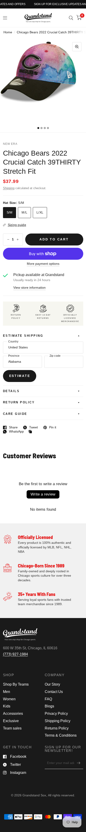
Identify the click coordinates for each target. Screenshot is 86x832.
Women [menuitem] (9, 699)
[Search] (71, 18)
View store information (29, 287)
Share (10, 427)
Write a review (43, 494)
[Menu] (5, 18)
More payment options (43, 263)
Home (7, 32)
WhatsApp (13, 431)
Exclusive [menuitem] (11, 721)
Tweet (30, 427)
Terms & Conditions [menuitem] (61, 735)
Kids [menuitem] (6, 706)
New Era (10, 143)
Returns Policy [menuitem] (57, 728)
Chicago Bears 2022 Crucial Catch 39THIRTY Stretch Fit (42, 162)
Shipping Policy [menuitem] (57, 721)
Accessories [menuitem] (13, 713)
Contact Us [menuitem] (54, 692)
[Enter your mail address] (78, 763)
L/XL (39, 212)
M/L (24, 212)
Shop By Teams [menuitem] (16, 684)
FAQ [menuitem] (48, 699)
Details (11, 391)
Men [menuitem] (6, 692)
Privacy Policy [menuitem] (56, 713)
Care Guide (15, 414)
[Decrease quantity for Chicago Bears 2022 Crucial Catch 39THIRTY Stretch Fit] (8, 239)
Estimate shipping (23, 335)
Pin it (49, 427)
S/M (10, 212)
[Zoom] (76, 46)
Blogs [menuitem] (49, 706)
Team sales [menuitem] (12, 728)
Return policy (19, 402)
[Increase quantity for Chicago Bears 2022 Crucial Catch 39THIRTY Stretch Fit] (18, 239)
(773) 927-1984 (15, 654)
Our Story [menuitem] (52, 684)
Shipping (8, 188)
